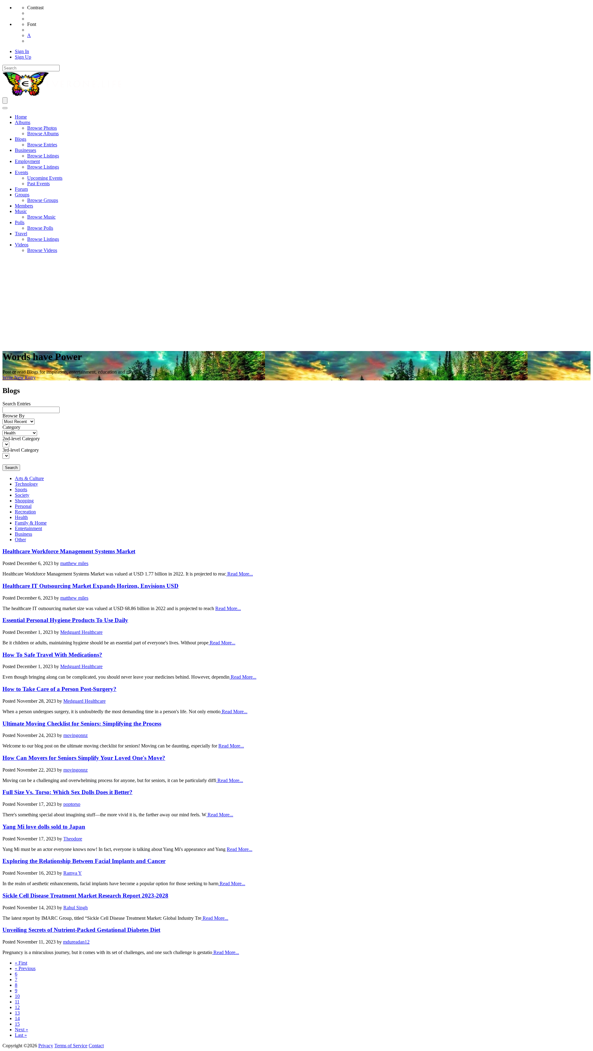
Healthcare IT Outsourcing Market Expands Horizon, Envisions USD (90, 586)
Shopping (24, 500)
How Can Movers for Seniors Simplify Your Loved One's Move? (83, 758)
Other (20, 539)
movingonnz (75, 735)
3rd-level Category (20, 450)
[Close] (4, 108)
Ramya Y (72, 873)
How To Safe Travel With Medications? (52, 654)
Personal (23, 506)
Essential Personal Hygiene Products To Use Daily (65, 620)
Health (21, 517)
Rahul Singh (75, 907)
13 (17, 1012)
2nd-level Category (21, 438)
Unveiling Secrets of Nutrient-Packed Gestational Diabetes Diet (81, 930)
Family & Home (31, 523)
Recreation (25, 511)
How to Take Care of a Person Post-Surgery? (59, 689)
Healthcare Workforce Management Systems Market (68, 551)
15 (17, 1024)
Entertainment (28, 528)
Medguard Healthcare (81, 632)
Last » (21, 1035)
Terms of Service (70, 1045)
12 (17, 1007)
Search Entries (16, 403)
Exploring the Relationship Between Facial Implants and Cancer (84, 861)
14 (17, 1018)
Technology (26, 484)
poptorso (71, 804)
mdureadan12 (76, 941)
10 (17, 996)
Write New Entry (19, 377)
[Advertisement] (296, 301)
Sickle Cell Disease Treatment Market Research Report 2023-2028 (85, 895)
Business (23, 534)
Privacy (45, 1045)
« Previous (25, 968)
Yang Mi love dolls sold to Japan (43, 826)
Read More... (239, 573)
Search (11, 467)
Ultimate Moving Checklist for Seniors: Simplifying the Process (81, 723)
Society (22, 495)
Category (11, 427)
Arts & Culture (29, 478)
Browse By (13, 415)
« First (21, 962)
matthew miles (74, 563)
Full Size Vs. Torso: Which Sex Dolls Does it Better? (67, 792)
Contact (96, 1045)
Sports (21, 489)
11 (17, 1001)
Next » (21, 1029)
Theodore (72, 838)
